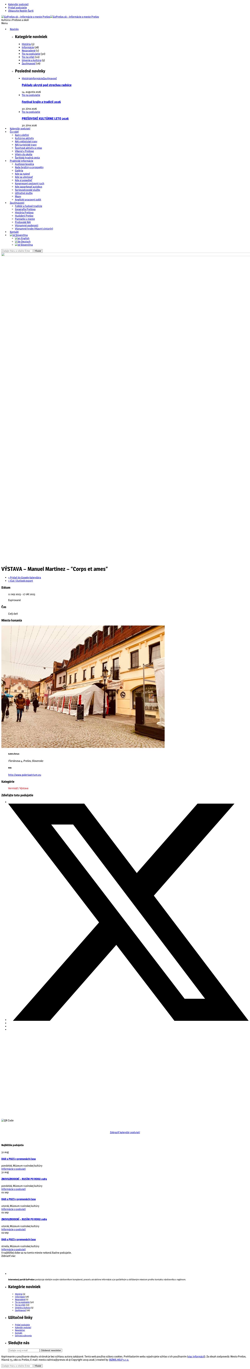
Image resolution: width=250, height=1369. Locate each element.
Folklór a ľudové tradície (28, 206)
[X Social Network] (128, 1019)
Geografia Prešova (25, 209)
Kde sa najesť (22, 173)
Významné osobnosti (26, 225)
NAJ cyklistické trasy (26, 141)
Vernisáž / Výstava (18, 788)
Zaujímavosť (29, 63)
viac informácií (196, 1356)
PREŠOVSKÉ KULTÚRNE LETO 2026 (45, 118)
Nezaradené (29, 50)
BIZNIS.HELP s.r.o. (119, 1359)
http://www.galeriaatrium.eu (24, 774)
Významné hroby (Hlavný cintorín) (34, 228)
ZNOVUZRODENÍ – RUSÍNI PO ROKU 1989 (24, 1179)
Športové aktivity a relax (28, 148)
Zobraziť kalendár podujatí (125, 1132)
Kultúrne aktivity (24, 138)
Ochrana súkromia (23, 1335)
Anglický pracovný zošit (28, 199)
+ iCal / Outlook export (20, 580)
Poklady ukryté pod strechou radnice (46, 85)
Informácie (28, 47)
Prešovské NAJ (23, 222)
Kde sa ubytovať (24, 177)
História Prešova (24, 212)
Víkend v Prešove (24, 151)
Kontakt (14, 231)
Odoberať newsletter (51, 1350)
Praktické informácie (21, 160)
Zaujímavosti (17, 202)
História (26, 44)
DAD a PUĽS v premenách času (18, 1158)
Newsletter (20, 1330)
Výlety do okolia (23, 154)
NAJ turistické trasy (26, 144)
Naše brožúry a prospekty (29, 167)
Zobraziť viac (8, 1256)
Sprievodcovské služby (27, 190)
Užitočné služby (24, 193)
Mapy (18, 196)
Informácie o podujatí (13, 1169)
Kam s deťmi (22, 135)
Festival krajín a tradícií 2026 (41, 102)
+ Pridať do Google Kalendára (24, 577)
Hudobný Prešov (24, 215)
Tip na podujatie (31, 53)
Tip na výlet (28, 57)
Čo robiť (14, 131)
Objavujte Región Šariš (21, 10)
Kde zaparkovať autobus (28, 186)
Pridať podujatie (17, 7)
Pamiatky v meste (25, 219)
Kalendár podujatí (18, 4)
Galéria (19, 170)
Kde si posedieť (23, 180)
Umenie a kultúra (31, 60)
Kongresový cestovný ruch (29, 183)
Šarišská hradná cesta (27, 157)
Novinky (14, 29)
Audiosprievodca (24, 164)
